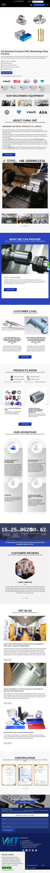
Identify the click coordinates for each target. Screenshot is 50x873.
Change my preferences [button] (8, 869)
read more (8, 154)
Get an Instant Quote (6, 72)
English (36, 1)
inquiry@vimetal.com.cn (18, 810)
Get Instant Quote (25, 802)
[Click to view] (15, 325)
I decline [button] (9, 867)
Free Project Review (39, 4)
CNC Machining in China (32, 865)
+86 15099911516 (26, 840)
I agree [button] (4, 867)
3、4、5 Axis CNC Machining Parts (13, 409)
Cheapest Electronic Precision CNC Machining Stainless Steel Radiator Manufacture (36, 410)
